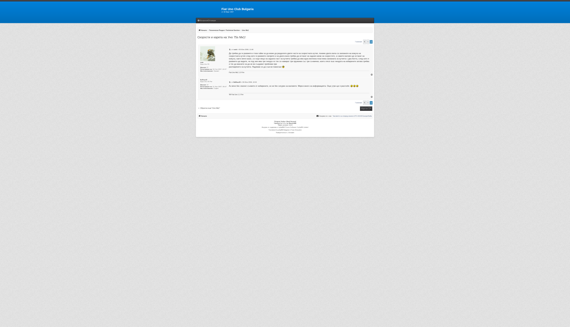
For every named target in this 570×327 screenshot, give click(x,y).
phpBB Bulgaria (283, 130)
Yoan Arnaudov (296, 130)
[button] (364, 42)
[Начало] (208, 10)
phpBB (281, 127)
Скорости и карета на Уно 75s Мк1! (221, 37)
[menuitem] (206, 21)
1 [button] (367, 42)
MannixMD (292, 123)
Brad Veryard (291, 121)
